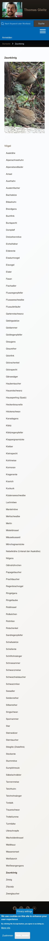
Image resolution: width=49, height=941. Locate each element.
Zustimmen (7, 935)
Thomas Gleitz (35, 10)
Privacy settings (24, 911)
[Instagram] (21, 908)
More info (5, 927)
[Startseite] (12, 9)
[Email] (34, 908)
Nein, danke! (22, 935)
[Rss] (27, 908)
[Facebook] (14, 908)
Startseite (6, 43)
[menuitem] (7, 37)
